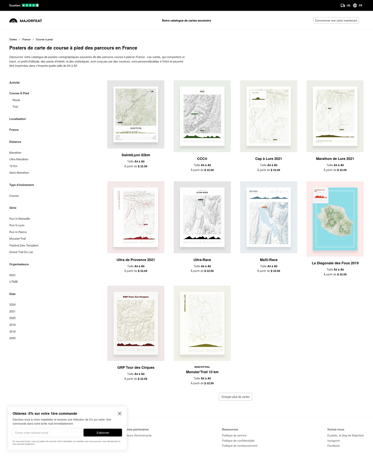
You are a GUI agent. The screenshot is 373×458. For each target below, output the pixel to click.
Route (16, 100)
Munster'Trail (17, 238)
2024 (12, 304)
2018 (12, 331)
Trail (15, 106)
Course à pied (19, 93)
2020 (12, 318)
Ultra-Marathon (18, 159)
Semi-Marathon (19, 172)
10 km (13, 166)
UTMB (13, 281)
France (14, 130)
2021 (12, 311)
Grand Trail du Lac (21, 252)
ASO (12, 275)
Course (14, 195)
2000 (12, 338)
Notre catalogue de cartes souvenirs (186, 20)
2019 (12, 325)
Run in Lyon (16, 225)
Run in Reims (18, 232)
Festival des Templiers (23, 245)
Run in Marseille (19, 218)
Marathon (15, 152)
